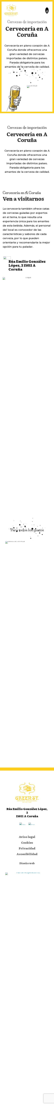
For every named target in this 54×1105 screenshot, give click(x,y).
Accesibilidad (27, 854)
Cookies (27, 843)
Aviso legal (27, 837)
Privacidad (27, 848)
